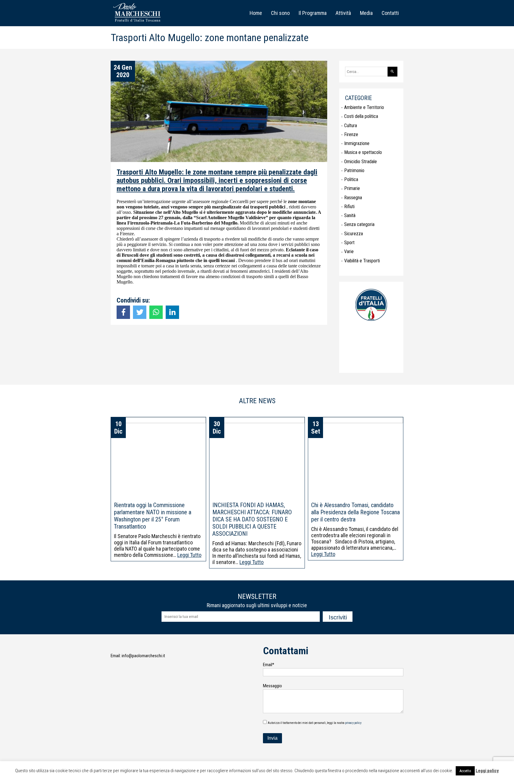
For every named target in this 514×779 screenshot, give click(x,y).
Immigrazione (356, 143)
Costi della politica (361, 116)
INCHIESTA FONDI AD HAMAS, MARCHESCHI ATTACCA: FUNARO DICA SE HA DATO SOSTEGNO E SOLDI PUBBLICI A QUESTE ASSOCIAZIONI (252, 519)
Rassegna (353, 197)
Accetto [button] (465, 771)
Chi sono (280, 13)
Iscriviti (338, 617)
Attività (343, 13)
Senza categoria (359, 224)
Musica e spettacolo (363, 152)
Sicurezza (353, 233)
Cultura (350, 125)
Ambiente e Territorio (364, 107)
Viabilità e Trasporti (362, 261)
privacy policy (353, 723)
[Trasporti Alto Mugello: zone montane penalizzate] (123, 312)
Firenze (351, 134)
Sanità (349, 215)
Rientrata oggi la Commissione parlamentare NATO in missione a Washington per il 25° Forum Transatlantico (152, 515)
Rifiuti (349, 206)
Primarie (352, 188)
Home (256, 13)
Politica (351, 179)
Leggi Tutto (189, 555)
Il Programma (313, 13)
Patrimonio (354, 170)
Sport (349, 242)
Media (366, 13)
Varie (349, 251)
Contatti (390, 13)
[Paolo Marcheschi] (138, 22)
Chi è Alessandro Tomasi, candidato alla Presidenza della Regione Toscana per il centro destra (355, 512)
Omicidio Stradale (360, 161)
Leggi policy (487, 770)
